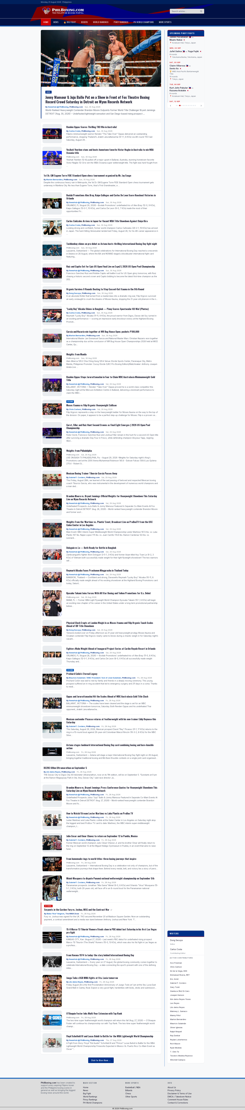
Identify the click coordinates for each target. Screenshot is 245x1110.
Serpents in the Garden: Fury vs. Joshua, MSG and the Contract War (77, 909)
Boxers (84, 22)
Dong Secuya (75, 293)
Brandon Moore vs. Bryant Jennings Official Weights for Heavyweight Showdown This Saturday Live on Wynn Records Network (111, 497)
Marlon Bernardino (54, 180)
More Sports (165, 22)
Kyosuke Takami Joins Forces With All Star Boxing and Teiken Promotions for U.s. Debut (108, 593)
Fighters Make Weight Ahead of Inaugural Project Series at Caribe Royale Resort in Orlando (110, 648)
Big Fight (87, 1093)
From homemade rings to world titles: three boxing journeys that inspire (101, 859)
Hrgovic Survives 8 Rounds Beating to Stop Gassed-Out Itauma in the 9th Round (105, 289)
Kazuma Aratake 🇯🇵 (179, 90)
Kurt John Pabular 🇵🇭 (180, 88)
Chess (128, 1093)
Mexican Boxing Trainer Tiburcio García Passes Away (91, 473)
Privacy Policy (174, 1090)
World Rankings (101, 22)
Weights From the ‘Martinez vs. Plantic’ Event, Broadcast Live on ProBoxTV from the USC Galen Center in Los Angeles (109, 523)
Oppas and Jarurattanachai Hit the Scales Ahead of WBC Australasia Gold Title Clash (107, 696)
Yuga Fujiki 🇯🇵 (195, 51)
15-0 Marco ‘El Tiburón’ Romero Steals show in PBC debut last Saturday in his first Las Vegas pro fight (111, 931)
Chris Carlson (75, 409)
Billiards (128, 1090)
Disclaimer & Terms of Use (180, 1093)
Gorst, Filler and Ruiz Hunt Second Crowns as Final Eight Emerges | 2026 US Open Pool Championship (108, 426)
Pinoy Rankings (121, 22)
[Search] (201, 11)
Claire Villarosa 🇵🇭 (179, 66)
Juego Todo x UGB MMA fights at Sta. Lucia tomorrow (92, 978)
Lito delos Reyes (53, 772)
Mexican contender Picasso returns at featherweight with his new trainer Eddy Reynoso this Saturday (111, 720)
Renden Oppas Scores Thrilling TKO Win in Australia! (91, 127)
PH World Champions (144, 22)
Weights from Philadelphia (79, 450)
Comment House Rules (178, 1100)
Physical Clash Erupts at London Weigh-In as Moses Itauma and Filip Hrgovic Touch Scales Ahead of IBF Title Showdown (109, 624)
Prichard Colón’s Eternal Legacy (81, 673)
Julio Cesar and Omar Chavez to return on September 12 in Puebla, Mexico (102, 836)
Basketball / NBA (132, 1087)
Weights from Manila (76, 354)
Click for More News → (101, 1060)
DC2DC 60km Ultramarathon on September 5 (65, 768)
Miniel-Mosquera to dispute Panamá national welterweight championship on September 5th (110, 878)
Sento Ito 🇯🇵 (176, 68)
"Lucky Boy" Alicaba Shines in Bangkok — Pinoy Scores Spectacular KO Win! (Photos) (107, 309)
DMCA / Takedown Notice (179, 1097)
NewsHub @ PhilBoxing (58, 107)
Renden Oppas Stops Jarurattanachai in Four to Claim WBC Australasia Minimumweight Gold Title (110, 378)
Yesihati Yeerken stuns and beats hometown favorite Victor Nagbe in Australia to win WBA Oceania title (110, 151)
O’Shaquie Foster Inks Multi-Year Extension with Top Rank (94, 1013)
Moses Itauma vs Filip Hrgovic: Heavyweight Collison (91, 405)
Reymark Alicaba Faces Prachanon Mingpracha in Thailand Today (97, 570)
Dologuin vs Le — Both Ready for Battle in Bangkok (91, 547)
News (55, 22)
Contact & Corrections (178, 1103)
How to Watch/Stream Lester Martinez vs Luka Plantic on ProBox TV (99, 813)
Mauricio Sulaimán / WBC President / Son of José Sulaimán (95, 678)
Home (45, 22)
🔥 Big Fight (70, 22)
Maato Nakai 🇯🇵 (177, 40)
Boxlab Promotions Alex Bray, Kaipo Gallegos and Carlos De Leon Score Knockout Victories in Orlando (111, 196)
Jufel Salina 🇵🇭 (177, 51)
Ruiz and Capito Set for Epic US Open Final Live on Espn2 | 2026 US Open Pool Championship (110, 266)
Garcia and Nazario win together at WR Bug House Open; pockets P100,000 (102, 331)
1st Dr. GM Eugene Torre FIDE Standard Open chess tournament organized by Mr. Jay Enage (87, 175)
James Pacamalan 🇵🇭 (180, 37)
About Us (172, 1087)
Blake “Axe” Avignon (55, 914)
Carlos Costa (74, 131)
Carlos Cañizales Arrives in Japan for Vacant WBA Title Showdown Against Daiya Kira (107, 221)
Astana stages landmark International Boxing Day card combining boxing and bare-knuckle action (110, 746)
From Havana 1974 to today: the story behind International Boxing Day (100, 955)
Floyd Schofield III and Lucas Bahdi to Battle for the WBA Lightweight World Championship (109, 1036)
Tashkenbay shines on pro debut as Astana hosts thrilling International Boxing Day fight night (111, 243)
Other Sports (131, 1097)
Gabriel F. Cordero (77, 477)
